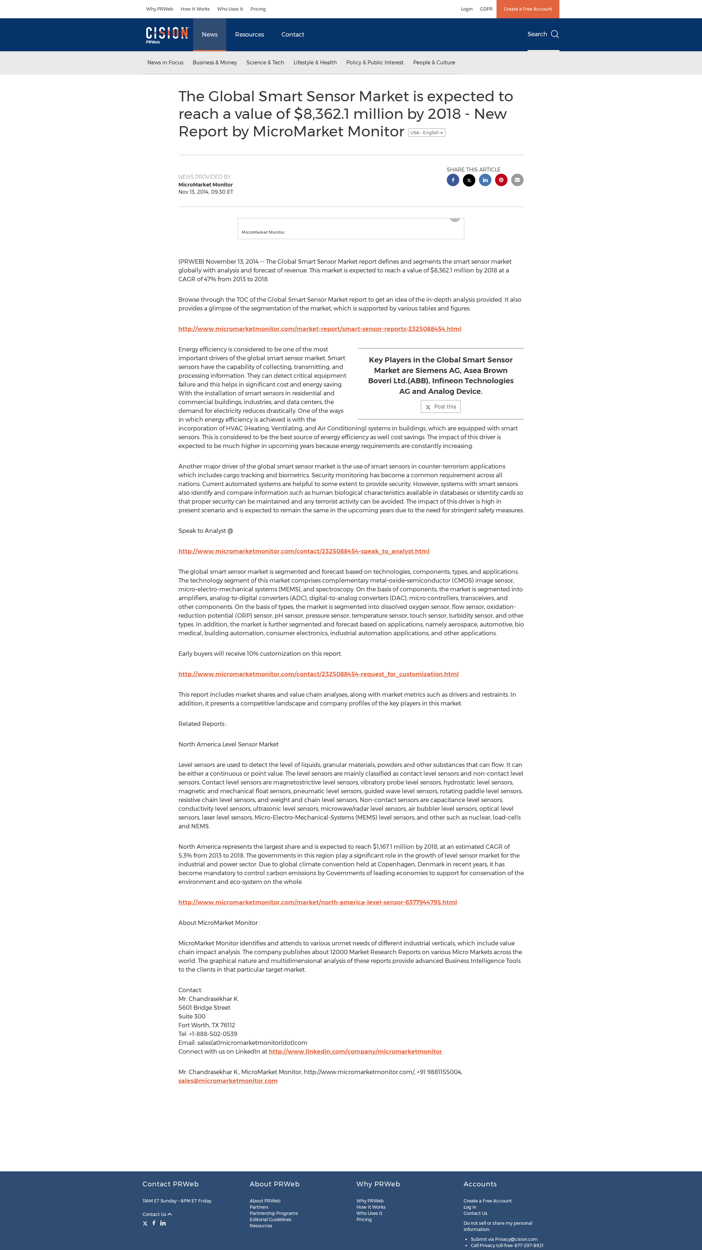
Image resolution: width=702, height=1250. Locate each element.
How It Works (195, 9)
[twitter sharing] (469, 181)
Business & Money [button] (215, 62)
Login (467, 9)
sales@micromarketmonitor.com (228, 1080)
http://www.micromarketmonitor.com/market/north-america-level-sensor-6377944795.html (317, 902)
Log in (470, 1207)
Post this (445, 406)
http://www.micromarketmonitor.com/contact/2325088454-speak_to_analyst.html (304, 551)
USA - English (425, 132)
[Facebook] (154, 1223)
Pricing (258, 9)
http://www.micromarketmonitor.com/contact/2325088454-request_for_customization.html (318, 674)
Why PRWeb (159, 9)
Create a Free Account (528, 9)
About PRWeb (265, 1201)
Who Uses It (230, 9)
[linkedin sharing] (485, 181)
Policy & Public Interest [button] (375, 62)
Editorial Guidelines (270, 1219)
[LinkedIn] (163, 1223)
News (210, 34)
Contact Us (155, 1214)
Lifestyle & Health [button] (315, 62)
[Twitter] (146, 1223)
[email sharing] (517, 181)
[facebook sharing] (453, 181)
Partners (259, 1207)
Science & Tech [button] (265, 62)
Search (537, 34)
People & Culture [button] (434, 62)
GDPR (486, 9)
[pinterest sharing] (501, 181)
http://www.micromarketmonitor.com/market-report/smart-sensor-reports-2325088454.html (319, 328)
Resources (249, 34)
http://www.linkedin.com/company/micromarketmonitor (355, 1051)
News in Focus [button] (165, 62)
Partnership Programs (274, 1213)
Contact (293, 34)
